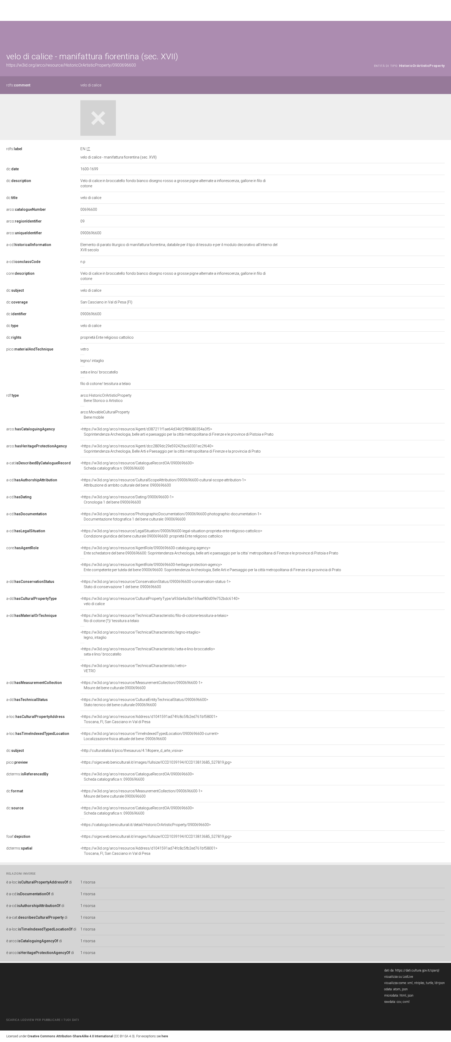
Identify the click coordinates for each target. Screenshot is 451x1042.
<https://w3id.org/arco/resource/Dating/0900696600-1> (127, 499)
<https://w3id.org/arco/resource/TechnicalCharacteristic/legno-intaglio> (140, 635)
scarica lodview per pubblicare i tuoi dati (42, 1020)
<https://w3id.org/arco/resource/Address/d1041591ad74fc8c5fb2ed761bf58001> (148, 719)
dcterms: (27, 774)
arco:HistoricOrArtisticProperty (106, 398)
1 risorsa (87, 882)
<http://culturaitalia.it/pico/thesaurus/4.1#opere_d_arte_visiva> (131, 750)
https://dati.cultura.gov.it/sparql (417, 970)
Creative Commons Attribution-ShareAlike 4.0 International (70, 1036)
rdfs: (18, 85)
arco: (26, 209)
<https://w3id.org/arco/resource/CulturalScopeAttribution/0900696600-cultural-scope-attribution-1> (163, 482)
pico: (29, 349)
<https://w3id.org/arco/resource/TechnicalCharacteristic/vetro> (133, 668)
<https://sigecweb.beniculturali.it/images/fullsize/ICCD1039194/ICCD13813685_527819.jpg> (156, 762)
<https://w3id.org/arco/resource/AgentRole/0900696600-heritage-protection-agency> (210, 567)
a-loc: (35, 717)
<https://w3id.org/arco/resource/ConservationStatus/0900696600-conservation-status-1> (155, 584)
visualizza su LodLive (398, 977)
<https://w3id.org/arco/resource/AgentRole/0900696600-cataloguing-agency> (209, 550)
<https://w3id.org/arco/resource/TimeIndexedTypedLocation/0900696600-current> (149, 736)
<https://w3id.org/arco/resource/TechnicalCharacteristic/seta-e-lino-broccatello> (147, 651)
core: (20, 273)
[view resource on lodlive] (442, 33)
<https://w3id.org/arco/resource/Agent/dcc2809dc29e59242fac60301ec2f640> (170, 448)
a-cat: (38, 463)
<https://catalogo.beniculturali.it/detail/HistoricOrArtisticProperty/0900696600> (145, 825)
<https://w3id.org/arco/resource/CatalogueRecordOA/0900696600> (137, 465)
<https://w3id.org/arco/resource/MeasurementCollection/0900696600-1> (141, 685)
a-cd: (28, 245)
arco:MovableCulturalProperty (105, 414)
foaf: (18, 836)
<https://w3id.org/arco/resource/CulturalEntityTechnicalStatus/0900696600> (144, 702)
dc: (12, 169)
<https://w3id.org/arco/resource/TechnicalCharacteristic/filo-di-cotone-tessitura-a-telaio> (154, 618)
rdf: (12, 395)
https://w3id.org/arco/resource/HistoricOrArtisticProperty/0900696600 (71, 65)
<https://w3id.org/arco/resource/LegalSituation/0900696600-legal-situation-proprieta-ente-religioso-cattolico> (171, 533)
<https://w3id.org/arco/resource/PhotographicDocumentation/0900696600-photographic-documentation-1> (171, 516)
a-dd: (30, 581)
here (165, 1036)
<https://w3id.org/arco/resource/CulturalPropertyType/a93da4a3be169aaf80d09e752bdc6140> (160, 601)
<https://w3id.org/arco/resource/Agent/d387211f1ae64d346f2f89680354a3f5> (177, 431)
